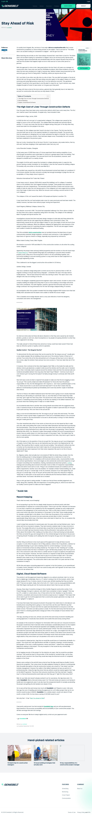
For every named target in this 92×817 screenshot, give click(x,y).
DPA (89, 812)
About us (79, 788)
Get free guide (84, 68)
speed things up (23, 253)
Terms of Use (71, 812)
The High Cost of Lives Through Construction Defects (33, 98)
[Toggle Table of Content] (47, 96)
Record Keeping (23, 100)
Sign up (83, 6)
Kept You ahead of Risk (37, 698)
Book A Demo (68, 6)
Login (88, 1)
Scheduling (65, 788)
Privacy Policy (81, 812)
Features (35, 6)
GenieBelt (23, 719)
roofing (69, 463)
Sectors (42, 6)
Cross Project (66, 795)
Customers (49, 6)
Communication (66, 798)
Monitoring (65, 792)
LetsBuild (9, 27)
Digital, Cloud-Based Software (27, 102)
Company (56, 6)
